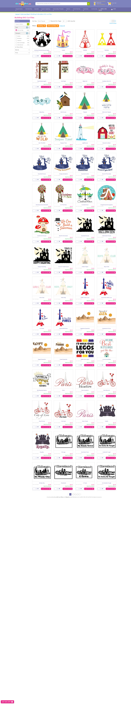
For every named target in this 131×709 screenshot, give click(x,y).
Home (17, 14)
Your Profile (100, 4)
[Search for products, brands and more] (88, 3)
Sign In (99, 2)
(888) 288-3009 (103, 9)
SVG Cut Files (25, 14)
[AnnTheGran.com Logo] (23, 4)
